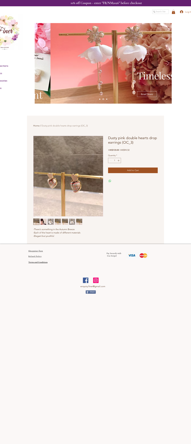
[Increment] (119, 160)
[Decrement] (110, 160)
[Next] (168, 63)
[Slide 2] (103, 99)
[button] (173, 12)
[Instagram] (96, 280)
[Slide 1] (99, 99)
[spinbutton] (114, 160)
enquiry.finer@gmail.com (92, 286)
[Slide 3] (106, 99)
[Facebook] (85, 280)
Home (36, 125)
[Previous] (38, 63)
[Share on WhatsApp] (110, 181)
